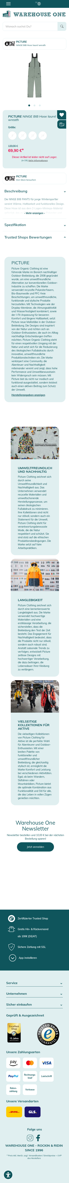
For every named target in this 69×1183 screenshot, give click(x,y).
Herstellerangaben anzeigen (28, 395)
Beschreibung (15, 191)
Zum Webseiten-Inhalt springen (18, 1)
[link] (30, 1140)
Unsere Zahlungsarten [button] (23, 1052)
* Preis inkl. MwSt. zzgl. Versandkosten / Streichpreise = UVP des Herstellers (34, 1157)
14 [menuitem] (42, 135)
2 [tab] (34, 105)
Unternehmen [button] (16, 994)
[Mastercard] (30, 1063)
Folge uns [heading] (34, 1129)
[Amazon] (13, 1063)
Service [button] (12, 983)
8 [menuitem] (12, 135)
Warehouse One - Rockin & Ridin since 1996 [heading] (34, 1147)
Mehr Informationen (38, 160)
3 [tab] (40, 105)
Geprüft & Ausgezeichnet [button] (25, 1015)
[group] (34, 918)
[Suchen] (62, 26)
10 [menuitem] (22, 135)
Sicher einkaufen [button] (19, 1004)
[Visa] (46, 1063)
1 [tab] (29, 105)
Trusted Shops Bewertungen (28, 237)
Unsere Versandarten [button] (22, 1101)
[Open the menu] (8, 3)
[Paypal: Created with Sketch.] (13, 1076)
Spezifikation (15, 224)
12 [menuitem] (32, 135)
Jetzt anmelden (35, 847)
